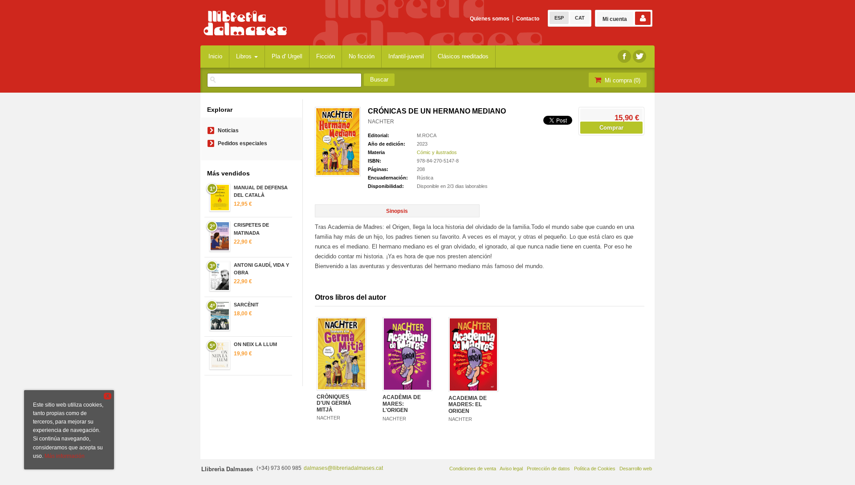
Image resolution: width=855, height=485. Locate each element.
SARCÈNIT (246, 304)
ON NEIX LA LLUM (255, 344)
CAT (580, 17)
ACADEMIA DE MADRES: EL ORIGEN (467, 404)
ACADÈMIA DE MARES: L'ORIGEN (402, 403)
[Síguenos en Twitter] (639, 56)
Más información (65, 456)
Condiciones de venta (472, 468)
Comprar (611, 127)
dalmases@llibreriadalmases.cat (343, 468)
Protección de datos (548, 468)
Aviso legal (511, 468)
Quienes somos (489, 19)
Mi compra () (621, 80)
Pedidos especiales (242, 143)
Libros (244, 56)
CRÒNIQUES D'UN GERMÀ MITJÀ (334, 403)
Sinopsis (397, 211)
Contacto (527, 19)
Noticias (228, 130)
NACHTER (381, 121)
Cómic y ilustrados (437, 152)
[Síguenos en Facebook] (624, 56)
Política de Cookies (594, 468)
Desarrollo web (635, 468)
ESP (559, 17)
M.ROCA (426, 135)
